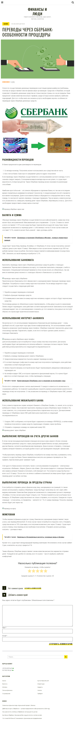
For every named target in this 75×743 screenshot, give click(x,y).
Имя (4, 628)
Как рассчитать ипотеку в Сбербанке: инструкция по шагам (19, 712)
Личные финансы (7, 690)
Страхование (6, 693)
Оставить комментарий (33, 588)
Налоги (40, 690)
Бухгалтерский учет (43, 680)
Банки (6, 24)
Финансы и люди (37, 11)
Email (4, 636)
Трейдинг (40, 693)
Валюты (4, 684)
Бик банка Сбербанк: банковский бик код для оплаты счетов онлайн (22, 715)
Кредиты (40, 687)
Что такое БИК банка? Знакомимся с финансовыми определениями (22, 718)
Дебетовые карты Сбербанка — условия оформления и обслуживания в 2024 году (26, 708)
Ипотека (4, 687)
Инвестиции (41, 684)
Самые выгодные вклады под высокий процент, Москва (18, 705)
